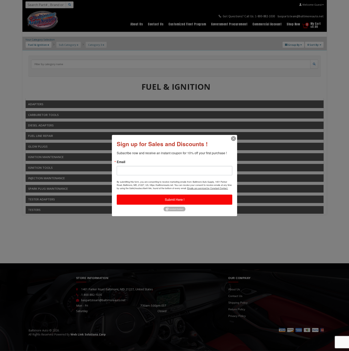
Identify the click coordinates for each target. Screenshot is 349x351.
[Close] (233, 138)
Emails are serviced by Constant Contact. (207, 188)
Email (121, 162)
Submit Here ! (174, 199)
